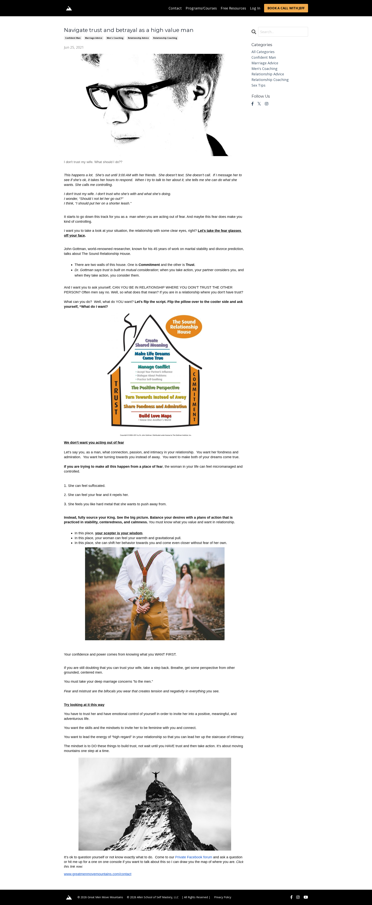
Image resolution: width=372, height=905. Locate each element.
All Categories (263, 51)
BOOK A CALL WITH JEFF (286, 8)
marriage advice (93, 38)
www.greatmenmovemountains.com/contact (97, 874)
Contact (175, 8)
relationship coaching (165, 38)
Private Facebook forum (193, 857)
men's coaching (115, 38)
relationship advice (138, 38)
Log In (255, 8)
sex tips (258, 85)
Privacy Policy (222, 897)
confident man (73, 38)
